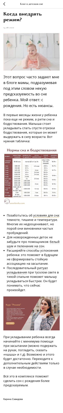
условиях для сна (46, 215)
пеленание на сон (30, 246)
